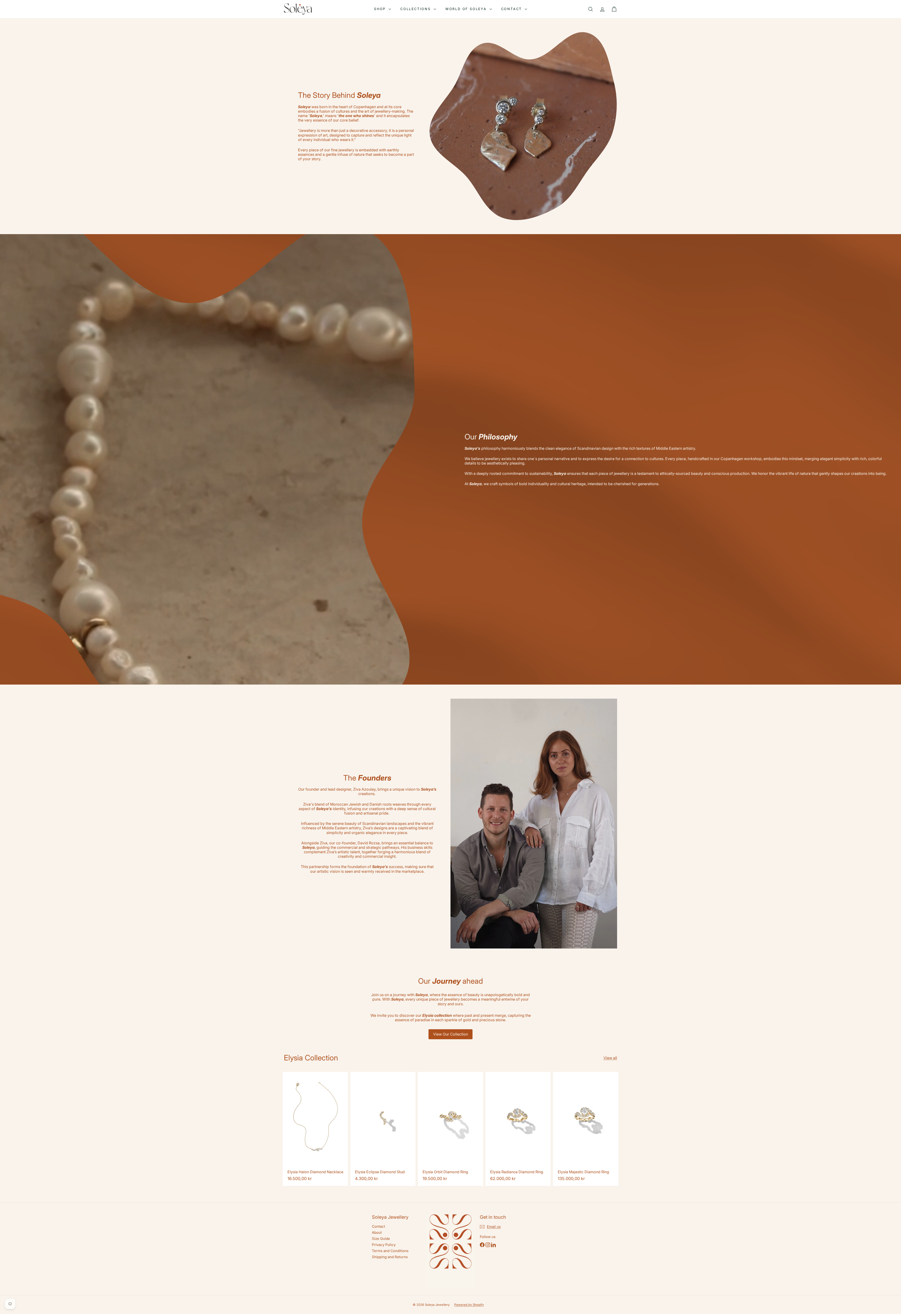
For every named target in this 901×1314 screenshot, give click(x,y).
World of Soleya (466, 9)
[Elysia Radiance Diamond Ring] (518, 1129)
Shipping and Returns (390, 1257)
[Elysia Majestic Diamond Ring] (585, 1129)
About (377, 1232)
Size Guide (381, 1238)
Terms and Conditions (390, 1251)
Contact (512, 9)
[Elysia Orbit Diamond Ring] (450, 1129)
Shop (380, 9)
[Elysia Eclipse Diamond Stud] (383, 1129)
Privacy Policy (384, 1244)
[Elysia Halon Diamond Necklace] (315, 1129)
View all (610, 1058)
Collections (416, 9)
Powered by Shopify (469, 1304)
